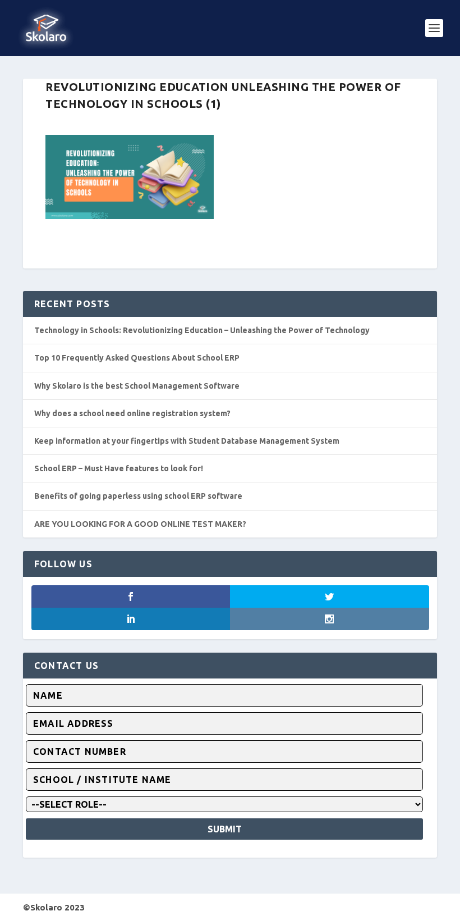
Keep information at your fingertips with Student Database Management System (186, 440)
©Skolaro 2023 (54, 907)
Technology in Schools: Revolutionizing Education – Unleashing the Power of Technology (202, 330)
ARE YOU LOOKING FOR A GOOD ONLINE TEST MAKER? (140, 524)
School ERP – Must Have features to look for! (118, 468)
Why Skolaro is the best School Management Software (137, 385)
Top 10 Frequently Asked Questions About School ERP (137, 357)
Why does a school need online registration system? (132, 413)
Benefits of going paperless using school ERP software (138, 495)
